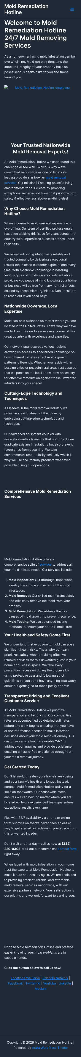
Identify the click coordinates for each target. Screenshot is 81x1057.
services (46, 564)
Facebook (15, 983)
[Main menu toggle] (72, 9)
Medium (40, 989)
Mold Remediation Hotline (26, 9)
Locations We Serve (25, 978)
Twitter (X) (32, 983)
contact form (67, 849)
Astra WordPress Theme (50, 1048)
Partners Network (55, 978)
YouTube (49, 983)
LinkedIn (65, 983)
